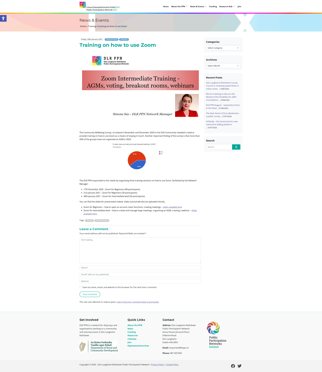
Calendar (132, 339)
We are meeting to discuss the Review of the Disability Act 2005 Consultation (221, 97)
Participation (111, 39)
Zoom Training (102, 220)
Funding (213, 6)
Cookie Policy (172, 364)
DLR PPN (89, 220)
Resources (133, 335)
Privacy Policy (157, 364)
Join (239, 6)
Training (92, 26)
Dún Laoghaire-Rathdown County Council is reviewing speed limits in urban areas (222, 85)
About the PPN (135, 325)
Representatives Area (138, 345)
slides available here (172, 207)
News (130, 328)
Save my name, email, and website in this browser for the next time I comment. (120, 287)
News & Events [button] (197, 6)
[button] (3, 18)
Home (166, 6)
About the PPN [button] (178, 6)
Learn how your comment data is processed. (138, 302)
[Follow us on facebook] (233, 366)
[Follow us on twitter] (239, 366)
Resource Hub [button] (225, 6)
